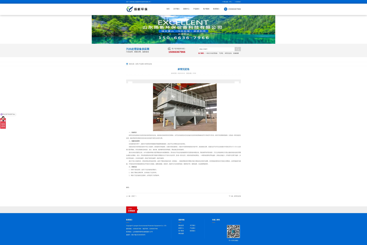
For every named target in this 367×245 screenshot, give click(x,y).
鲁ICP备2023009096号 (138, 235)
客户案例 (206, 9)
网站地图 (181, 233)
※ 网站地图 (225, 1)
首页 (168, 9)
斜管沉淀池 (228, 53)
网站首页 (181, 225)
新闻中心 (186, 9)
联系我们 (238, 1)
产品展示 (196, 9)
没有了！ (134, 196)
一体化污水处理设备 (211, 53)
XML (230, 1)
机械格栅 (236, 53)
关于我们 (176, 9)
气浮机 (221, 53)
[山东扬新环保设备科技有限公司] (137, 9)
